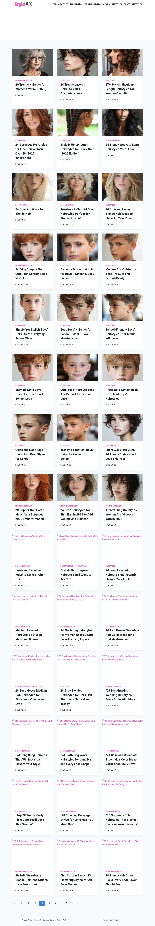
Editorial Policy (55, 920)
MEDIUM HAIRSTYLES (112, 4)
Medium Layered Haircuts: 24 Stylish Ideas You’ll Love (28, 635)
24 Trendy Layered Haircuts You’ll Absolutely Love (72, 89)
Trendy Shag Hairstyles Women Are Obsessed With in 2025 (121, 514)
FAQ (64, 920)
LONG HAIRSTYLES (92, 4)
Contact (46, 920)
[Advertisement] (77, 24)
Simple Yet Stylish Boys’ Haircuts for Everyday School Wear (31, 334)
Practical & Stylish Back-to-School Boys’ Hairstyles (122, 394)
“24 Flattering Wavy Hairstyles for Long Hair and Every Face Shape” (76, 759)
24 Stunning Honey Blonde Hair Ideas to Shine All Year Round (119, 214)
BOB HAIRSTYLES (60, 4)
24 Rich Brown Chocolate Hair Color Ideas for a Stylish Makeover (122, 635)
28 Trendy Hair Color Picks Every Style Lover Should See (121, 880)
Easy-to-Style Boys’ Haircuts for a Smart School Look (29, 394)
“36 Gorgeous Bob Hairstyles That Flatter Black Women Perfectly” (122, 820)
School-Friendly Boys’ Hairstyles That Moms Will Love (120, 334)
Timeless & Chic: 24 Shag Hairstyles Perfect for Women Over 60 (77, 214)
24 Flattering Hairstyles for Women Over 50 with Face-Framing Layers (76, 635)
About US (37, 920)
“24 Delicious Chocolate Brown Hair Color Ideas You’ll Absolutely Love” (121, 759)
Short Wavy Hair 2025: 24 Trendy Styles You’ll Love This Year (121, 454)
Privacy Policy (27, 920)
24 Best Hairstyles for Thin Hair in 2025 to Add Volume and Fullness (76, 514)
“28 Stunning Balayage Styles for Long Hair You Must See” (76, 820)
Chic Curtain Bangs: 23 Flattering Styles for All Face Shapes (76, 880)
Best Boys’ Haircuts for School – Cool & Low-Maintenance (76, 334)
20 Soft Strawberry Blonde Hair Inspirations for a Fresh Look (31, 880)
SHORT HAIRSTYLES (133, 4)
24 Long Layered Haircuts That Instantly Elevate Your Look (121, 575)
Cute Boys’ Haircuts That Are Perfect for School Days (77, 394)
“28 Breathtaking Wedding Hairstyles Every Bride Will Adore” (121, 695)
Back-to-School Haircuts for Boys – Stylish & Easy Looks (77, 274)
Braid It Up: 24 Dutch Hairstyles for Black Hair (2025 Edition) (77, 149)
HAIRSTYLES (76, 4)
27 (65, 903)
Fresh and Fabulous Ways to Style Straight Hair (30, 575)
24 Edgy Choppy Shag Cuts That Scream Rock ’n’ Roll (31, 274)
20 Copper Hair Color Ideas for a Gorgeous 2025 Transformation (29, 514)
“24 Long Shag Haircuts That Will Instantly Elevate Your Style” (31, 759)
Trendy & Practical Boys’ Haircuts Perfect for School (76, 454)
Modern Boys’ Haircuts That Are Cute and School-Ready (121, 274)
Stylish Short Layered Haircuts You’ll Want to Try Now (75, 575)
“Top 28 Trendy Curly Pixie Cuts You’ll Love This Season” (29, 820)
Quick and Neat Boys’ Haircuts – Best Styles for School (30, 454)
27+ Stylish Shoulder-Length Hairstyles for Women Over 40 (120, 89)
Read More (21, 95)
